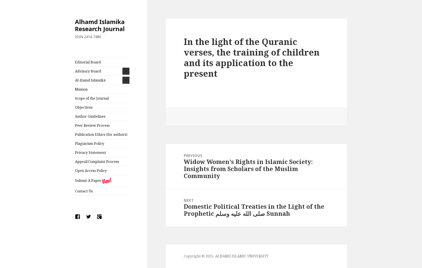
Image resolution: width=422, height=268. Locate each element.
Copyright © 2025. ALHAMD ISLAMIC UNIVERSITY (226, 256)
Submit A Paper (88, 180)
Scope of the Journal (92, 98)
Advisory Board (88, 71)
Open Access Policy (91, 170)
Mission (81, 89)
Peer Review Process (92, 125)
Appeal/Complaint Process (97, 161)
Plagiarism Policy (89, 143)
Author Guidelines (90, 116)
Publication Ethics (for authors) (101, 134)
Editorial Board (88, 62)
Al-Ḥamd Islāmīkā (90, 80)
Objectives (84, 107)
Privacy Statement (90, 152)
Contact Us (84, 191)
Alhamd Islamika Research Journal (100, 25)
